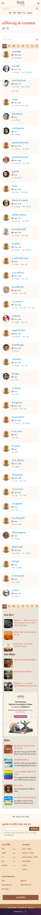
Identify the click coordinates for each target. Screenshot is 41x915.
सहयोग (24, 870)
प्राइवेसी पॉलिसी (11, 908)
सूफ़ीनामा (23, 881)
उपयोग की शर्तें (22, 908)
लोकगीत (8, 866)
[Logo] (20, 3)
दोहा (8, 861)
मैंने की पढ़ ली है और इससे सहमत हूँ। (20, 834)
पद (8, 857)
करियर (24, 866)
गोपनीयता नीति (23, 833)
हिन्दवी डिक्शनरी (26, 885)
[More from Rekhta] (38, 3)
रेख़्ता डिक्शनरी (6, 885)
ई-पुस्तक (29, 13)
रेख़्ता (3, 881)
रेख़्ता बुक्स (5, 889)
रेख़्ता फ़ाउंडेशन (11, 833)
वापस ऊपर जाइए (22, 817)
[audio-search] (37, 8)
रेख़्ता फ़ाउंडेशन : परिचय (30, 857)
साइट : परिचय (26, 849)
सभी (4, 46)
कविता (19, 13)
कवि (14, 13)
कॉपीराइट (31, 908)
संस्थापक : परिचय (28, 853)
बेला (10, 13)
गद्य (24, 13)
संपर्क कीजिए (26, 861)
